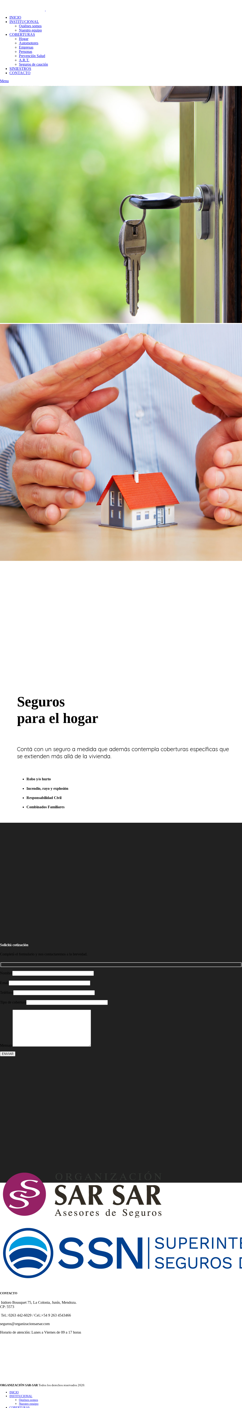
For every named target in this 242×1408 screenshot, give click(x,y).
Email (4, 983)
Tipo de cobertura (13, 1002)
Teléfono (6, 992)
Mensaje (6, 1045)
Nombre (6, 973)
